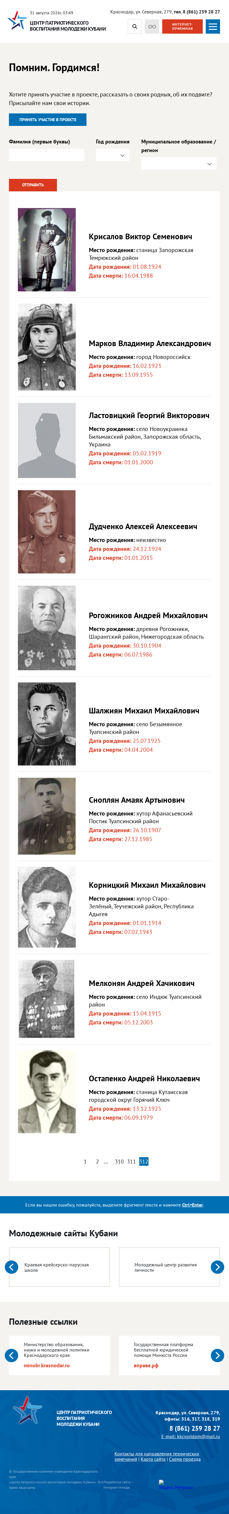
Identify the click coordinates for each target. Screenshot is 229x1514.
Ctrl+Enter (192, 1205)
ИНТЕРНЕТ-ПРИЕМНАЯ (182, 26)
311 (131, 1161)
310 (119, 1161)
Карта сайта (153, 1459)
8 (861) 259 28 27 (194, 1428)
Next (217, 1267)
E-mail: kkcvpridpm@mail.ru (190, 1436)
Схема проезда (185, 1459)
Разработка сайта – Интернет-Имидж (118, 1485)
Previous (11, 1267)
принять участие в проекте (47, 119)
